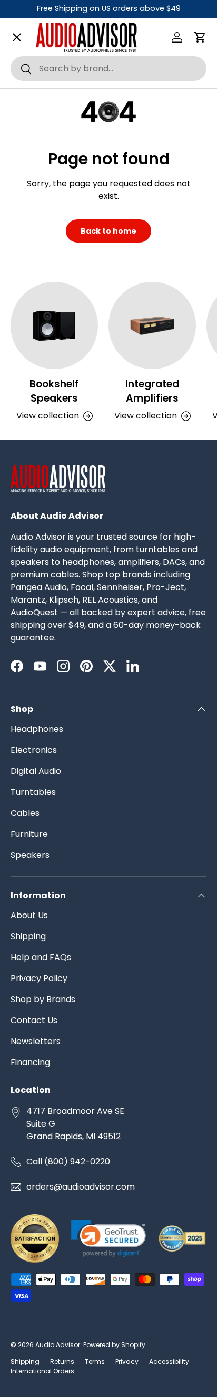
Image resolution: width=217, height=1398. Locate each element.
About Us (29, 915)
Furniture (29, 834)
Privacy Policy (39, 978)
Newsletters (36, 1041)
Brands (34, 70)
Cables (25, 813)
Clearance (41, 445)
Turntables (33, 792)
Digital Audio (36, 771)
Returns (62, 1361)
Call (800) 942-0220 (68, 1161)
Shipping (28, 936)
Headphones (37, 729)
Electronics (34, 750)
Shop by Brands (43, 999)
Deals (31, 483)
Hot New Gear (48, 521)
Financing (30, 1062)
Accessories (45, 408)
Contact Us (34, 1020)
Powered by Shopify (114, 1344)
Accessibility (169, 1361)
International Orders (42, 1371)
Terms (95, 1361)
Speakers (30, 855)
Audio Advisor (57, 1344)
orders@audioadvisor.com (80, 1187)
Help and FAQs (41, 957)
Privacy (127, 1361)
